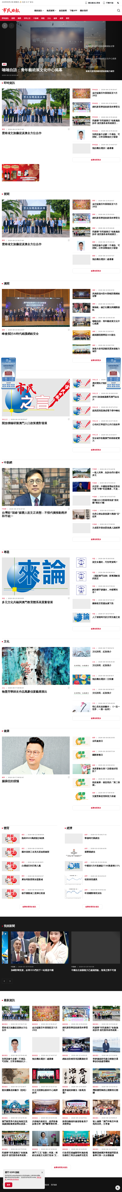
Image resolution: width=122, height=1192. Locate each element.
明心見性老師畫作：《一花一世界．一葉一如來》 (106, 707)
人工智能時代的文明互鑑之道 (106, 617)
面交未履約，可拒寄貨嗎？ (105, 562)
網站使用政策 (14, 1179)
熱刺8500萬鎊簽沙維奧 (33, 838)
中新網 (35, 18)
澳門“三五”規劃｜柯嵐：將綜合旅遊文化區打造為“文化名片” (45, 1155)
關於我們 (84, 10)
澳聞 (19, 18)
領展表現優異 (91, 879)
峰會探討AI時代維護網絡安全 (26, 72)
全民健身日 (97, 741)
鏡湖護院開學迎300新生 (104, 335)
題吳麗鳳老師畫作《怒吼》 (14, 1090)
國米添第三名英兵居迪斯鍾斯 (35, 852)
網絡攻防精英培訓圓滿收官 (75, 1059)
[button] (42, 1172)
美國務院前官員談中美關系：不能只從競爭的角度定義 (87, 970)
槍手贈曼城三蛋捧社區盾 (33, 893)
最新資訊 (5, 1024)
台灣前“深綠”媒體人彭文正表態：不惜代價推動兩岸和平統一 (34, 514)
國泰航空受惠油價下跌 (103, 603)
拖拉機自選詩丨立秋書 (103, 679)
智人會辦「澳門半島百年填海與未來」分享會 (105, 1122)
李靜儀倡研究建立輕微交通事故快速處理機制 (105, 1060)
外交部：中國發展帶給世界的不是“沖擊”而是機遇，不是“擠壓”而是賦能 (106, 489)
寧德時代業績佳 (92, 838)
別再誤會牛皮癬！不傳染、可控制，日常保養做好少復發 (106, 135)
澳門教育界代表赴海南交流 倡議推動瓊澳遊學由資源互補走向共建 (16, 1124)
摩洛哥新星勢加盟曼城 (32, 879)
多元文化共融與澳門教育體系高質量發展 (27, 602)
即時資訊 (5, 18)
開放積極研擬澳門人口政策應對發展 (24, 423)
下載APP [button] (73, 10)
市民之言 (27, 18)
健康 (55, 18)
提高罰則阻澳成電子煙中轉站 (106, 410)
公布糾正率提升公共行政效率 (106, 424)
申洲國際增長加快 (93, 893)
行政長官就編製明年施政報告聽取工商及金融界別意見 (75, 1153)
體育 (67, 18)
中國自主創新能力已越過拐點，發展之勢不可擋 (24, 970)
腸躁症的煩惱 (10, 781)
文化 (49, 18)
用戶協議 (54, 1184)
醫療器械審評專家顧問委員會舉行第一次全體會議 (105, 1153)
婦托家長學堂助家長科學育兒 (106, 107)
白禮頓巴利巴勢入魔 (31, 865)
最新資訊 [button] (38, 10)
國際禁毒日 (97, 755)
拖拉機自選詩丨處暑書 (103, 148)
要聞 (13, 18)
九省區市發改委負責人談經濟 (106, 527)
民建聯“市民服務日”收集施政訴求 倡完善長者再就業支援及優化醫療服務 (106, 123)
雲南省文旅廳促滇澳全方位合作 (22, 133)
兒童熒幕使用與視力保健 (104, 796)
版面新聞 (63, 10)
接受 (8, 1185)
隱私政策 (46, 1184)
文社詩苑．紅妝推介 (101, 651)
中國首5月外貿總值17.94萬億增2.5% (102, 865)
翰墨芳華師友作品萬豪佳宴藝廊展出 (24, 691)
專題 (43, 18)
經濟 (61, 18)
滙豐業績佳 (90, 852)
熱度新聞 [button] (50, 10)
